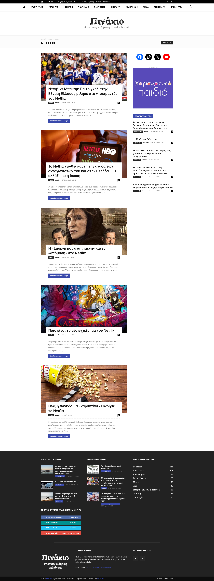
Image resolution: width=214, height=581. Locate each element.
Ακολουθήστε (73, 523)
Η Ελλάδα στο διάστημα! (145, 139)
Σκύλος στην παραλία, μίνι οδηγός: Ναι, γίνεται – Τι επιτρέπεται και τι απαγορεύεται (152, 153)
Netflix (51, 103)
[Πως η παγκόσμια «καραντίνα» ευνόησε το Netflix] (84, 389)
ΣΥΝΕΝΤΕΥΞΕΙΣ (36, 7)
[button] (191, 7)
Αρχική (43, 39)
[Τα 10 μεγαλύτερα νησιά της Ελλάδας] (93, 469)
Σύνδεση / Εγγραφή (87, 2)
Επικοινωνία (107, 2)
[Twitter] (171, 1)
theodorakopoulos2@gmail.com (99, 567)
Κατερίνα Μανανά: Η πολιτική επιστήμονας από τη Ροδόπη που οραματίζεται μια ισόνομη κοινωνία (150, 170)
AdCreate (100, 579)
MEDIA (146, 7)
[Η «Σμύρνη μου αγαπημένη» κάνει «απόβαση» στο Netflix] (84, 231)
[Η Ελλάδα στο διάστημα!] (47, 485)
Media (50, 39)
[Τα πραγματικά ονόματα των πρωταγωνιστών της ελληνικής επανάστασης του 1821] (93, 496)
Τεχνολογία (137, 143)
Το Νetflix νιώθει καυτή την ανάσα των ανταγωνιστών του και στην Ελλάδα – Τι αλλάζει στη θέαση (82, 171)
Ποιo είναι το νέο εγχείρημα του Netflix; (81, 330)
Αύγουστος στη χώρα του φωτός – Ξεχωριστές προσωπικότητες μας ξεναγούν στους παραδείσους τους (150, 125)
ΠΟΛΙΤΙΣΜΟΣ (99, 7)
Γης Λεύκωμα (138, 131)
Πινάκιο (98, 2)
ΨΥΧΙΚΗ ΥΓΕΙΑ (176, 7)
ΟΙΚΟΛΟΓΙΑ (115, 7)
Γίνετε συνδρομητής (70, 533)
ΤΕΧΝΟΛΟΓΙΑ (159, 7)
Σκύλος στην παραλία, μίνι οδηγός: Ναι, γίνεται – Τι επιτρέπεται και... (66, 496)
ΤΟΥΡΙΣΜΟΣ (83, 7)
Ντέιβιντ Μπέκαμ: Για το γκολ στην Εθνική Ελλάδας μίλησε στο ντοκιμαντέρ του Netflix (83, 93)
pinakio (57, 103)
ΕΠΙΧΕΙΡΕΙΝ (68, 7)
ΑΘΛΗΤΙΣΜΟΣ (132, 7)
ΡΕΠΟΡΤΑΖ (53, 7)
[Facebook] (167, 1)
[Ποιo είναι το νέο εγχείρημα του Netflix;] (84, 309)
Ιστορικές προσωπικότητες (110, 504)
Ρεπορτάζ (137, 160)
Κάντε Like (75, 517)
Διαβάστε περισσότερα (59, 121)
